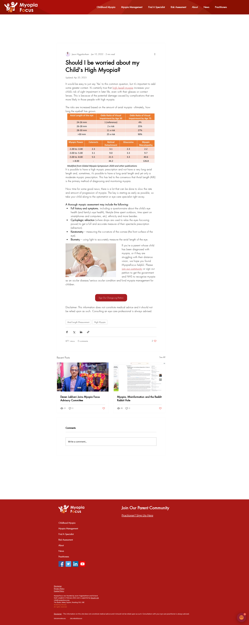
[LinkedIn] (75, 564)
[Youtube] (82, 564)
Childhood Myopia (67, 522)
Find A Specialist (66, 534)
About (61, 545)
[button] (137, 515)
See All (162, 357)
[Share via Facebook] (67, 332)
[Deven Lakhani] (83, 377)
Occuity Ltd (95, 598)
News (61, 551)
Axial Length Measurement (78, 322)
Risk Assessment (66, 539)
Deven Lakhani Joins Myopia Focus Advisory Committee (80, 398)
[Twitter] (68, 564)
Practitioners (64, 556)
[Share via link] (88, 332)
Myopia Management (68, 528)
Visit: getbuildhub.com (76, 618)
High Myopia (99, 322)
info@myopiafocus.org (61, 600)
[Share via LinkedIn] (81, 332)
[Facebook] (61, 564)
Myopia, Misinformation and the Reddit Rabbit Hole (139, 398)
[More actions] (154, 54)
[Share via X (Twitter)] (74, 332)
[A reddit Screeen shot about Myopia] (139, 377)
